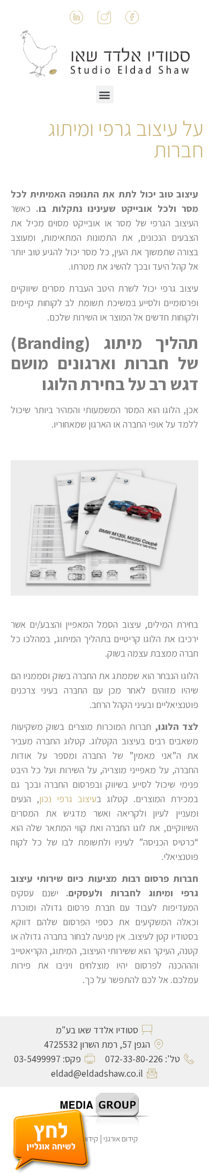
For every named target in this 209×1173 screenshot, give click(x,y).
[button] (105, 94)
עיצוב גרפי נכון (67, 799)
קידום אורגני (121, 1138)
